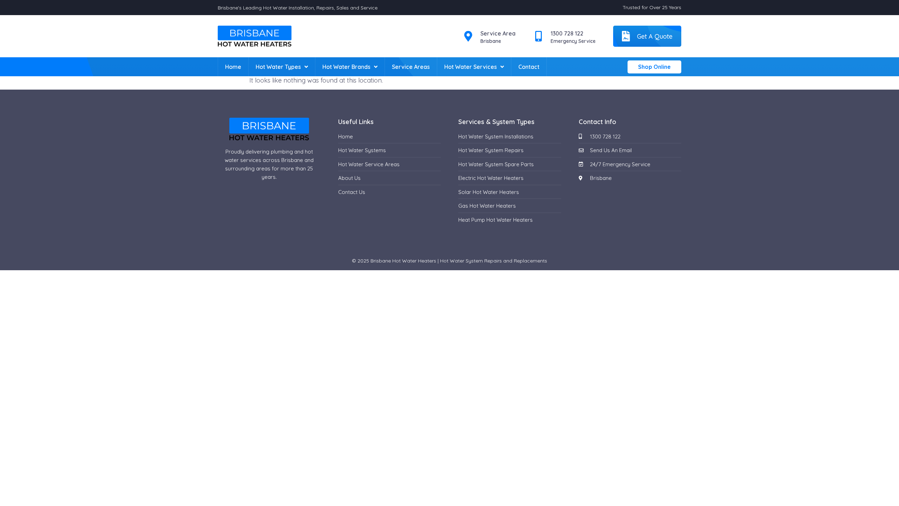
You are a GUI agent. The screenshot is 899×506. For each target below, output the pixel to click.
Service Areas (411, 66)
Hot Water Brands (346, 66)
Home (233, 66)
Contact (528, 66)
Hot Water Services (470, 66)
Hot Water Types (278, 66)
